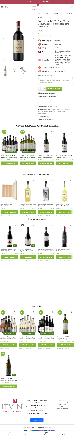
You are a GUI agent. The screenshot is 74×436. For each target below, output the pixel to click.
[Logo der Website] (37, 7)
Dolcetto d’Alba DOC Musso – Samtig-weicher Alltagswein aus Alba (64, 157)
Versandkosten (54, 36)
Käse (62, 109)
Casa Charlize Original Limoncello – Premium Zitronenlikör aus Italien (63, 205)
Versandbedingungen (62, 408)
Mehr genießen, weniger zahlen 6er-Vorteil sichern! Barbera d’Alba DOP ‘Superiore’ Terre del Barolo (46, 339)
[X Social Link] (45, 119)
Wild (63, 111)
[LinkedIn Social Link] (50, 119)
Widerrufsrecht (61, 404)
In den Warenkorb (54, 88)
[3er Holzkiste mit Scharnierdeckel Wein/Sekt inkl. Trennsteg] (9, 190)
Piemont (40, 111)
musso (47, 116)
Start (39, 13)
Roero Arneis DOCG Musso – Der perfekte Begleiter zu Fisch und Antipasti (65, 338)
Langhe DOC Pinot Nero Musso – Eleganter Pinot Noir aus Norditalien (45, 157)
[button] (3, 38)
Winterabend (42, 113)
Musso (40, 17)
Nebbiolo (55, 13)
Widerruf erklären (37, 420)
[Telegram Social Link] (52, 119)
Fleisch (59, 109)
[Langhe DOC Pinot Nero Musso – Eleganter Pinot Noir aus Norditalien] (46, 141)
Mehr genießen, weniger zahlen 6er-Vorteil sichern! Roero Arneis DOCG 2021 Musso (27, 157)
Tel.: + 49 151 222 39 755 (38, 410)
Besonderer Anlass (50, 109)
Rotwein (59, 111)
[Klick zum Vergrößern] (5, 60)
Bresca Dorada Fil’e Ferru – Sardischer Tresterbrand (46, 205)
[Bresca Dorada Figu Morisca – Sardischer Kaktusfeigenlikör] (28, 190)
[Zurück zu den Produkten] (69, 13)
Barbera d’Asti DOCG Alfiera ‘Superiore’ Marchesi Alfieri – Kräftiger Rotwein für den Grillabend (46, 251)
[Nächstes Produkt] (71, 13)
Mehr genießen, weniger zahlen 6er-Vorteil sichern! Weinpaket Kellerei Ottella (8, 338)
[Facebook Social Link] (43, 119)
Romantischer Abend (50, 111)
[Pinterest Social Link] (48, 119)
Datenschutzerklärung (62, 402)
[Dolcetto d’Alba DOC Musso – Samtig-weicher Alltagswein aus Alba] (64, 141)
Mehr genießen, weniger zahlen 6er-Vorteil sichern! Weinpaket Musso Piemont (9, 157)
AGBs (61, 406)
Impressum (62, 400)
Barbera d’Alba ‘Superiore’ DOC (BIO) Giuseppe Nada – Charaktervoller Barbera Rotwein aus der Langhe (9, 251)
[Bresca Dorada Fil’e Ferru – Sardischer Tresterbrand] (46, 190)
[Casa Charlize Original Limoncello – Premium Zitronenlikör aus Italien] (64, 190)
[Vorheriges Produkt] (67, 13)
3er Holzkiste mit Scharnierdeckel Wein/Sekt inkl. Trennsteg (9, 205)
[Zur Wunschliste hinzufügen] (15, 131)
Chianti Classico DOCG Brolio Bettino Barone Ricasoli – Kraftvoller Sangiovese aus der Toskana (64, 251)
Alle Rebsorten (47, 13)
